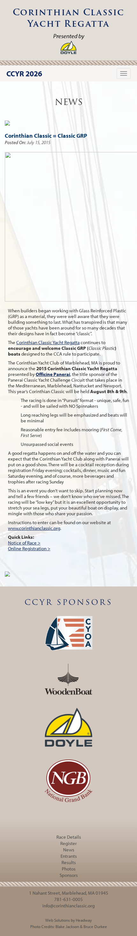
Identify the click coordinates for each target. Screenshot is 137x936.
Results (68, 862)
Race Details (68, 837)
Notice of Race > (24, 543)
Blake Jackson (67, 926)
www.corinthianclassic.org (34, 528)
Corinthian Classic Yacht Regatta (48, 342)
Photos (69, 869)
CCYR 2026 (24, 73)
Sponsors (69, 875)
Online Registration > (29, 548)
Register (68, 843)
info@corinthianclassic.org (68, 906)
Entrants (69, 856)
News (68, 850)
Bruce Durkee (95, 926)
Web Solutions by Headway (68, 920)
